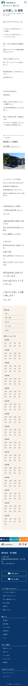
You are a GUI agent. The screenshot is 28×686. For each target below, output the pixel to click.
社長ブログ (5, 651)
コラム (4, 637)
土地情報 (5, 634)
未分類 (17, 5)
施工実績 (5, 620)
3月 (10, 345)
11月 (10, 353)
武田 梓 (7, 322)
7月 (10, 343)
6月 (15, 343)
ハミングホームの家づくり (9, 592)
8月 (5, 343)
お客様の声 (5, 630)
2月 (15, 345)
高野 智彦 (8, 317)
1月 (19, 345)
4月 (5, 345)
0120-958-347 (10, 563)
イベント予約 (6, 627)
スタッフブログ (12, 13)
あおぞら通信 (15, 539)
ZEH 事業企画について (9, 599)
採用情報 (5, 662)
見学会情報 (5, 623)
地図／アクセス (7, 609)
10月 (15, 353)
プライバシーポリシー (8, 672)
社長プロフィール (7, 648)
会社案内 (5, 606)
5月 (19, 343)
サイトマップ (6, 676)
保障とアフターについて (9, 595)
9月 (19, 353)
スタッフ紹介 (6, 655)
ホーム (5, 13)
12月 (6, 353)
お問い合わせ (6, 539)
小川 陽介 (8, 326)
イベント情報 (24, 539)
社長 (6, 313)
